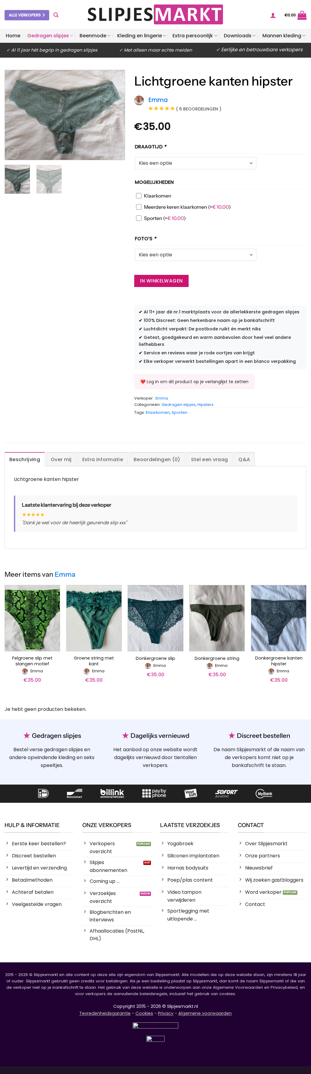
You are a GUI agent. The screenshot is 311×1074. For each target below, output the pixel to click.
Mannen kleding (281, 35)
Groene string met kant (94, 661)
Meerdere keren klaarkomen (187, 207)
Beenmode (93, 35)
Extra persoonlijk (193, 35)
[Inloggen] (273, 15)
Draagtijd (150, 146)
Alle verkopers (25, 15)
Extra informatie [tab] (102, 459)
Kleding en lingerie (139, 35)
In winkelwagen (161, 281)
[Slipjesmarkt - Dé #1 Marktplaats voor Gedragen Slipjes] (155, 14)
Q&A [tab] (244, 459)
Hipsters (205, 404)
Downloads (237, 35)
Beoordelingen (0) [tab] (157, 459)
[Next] (114, 115)
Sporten (165, 218)
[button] (55, 15)
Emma (162, 398)
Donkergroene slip (155, 658)
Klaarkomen (157, 196)
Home (13, 35)
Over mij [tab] (61, 459)
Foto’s (145, 238)
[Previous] (14, 115)
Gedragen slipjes (48, 35)
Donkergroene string (217, 658)
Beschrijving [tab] (24, 459)
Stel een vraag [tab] (209, 459)
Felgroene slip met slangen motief (32, 661)
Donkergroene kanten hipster (278, 661)
